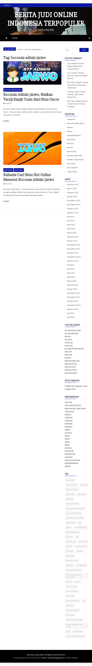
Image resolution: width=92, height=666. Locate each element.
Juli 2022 (70, 265)
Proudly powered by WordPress (27, 658)
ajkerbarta (82, 494)
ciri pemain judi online (74, 518)
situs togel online (72, 601)
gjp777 (68, 527)
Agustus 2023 (73, 212)
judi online (83, 541)
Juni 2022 (71, 269)
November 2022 (73, 249)
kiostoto (68, 414)
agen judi (83, 485)
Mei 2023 (71, 225)
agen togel (70, 494)
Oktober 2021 (72, 301)
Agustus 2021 (73, 309)
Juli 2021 (70, 313)
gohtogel (68, 448)
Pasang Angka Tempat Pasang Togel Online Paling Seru (76, 94)
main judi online (72, 560)
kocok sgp (69, 342)
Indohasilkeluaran (74, 135)
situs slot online (72, 591)
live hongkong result (73, 330)
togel (68, 631)
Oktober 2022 (72, 253)
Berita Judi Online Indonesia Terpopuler (46, 19)
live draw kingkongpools (74, 348)
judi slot (69, 546)
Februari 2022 (72, 285)
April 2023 (71, 229)
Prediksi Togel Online (75, 159)
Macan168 (71, 151)
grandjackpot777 (80, 527)
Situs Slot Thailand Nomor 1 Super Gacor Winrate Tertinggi (77, 104)
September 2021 (74, 305)
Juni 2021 (71, 317)
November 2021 (73, 297)
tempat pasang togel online (74, 625)
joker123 (69, 537)
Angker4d (71, 119)
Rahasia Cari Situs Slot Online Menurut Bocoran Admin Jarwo (28, 177)
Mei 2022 (71, 273)
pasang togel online (75, 155)
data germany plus (72, 360)
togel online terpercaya (75, 636)
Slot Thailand (72, 167)
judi (77, 537)
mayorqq (68, 432)
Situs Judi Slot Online (73, 405)
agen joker (70, 480)
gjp (79, 523)
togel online (77, 631)
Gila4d (69, 131)
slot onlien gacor (72, 610)
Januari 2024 (72, 196)
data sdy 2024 (71, 369)
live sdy (68, 336)
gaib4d (67, 429)
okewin (68, 466)
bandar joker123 (72, 504)
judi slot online (81, 546)
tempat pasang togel (74, 620)
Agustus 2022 (73, 261)
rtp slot (77, 582)
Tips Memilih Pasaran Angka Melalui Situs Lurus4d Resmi (75, 66)
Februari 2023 (72, 237)
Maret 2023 (72, 233)
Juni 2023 (71, 221)
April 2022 (71, 277)
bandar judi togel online (75, 508)
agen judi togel (72, 489)
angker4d (68, 417)
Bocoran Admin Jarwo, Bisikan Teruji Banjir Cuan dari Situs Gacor (31, 97)
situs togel (70, 596)
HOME (15, 38)
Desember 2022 (73, 245)
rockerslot (69, 457)
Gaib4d (70, 127)
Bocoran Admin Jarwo (13, 90)
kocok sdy (69, 345)
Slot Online (18, 170)
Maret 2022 (72, 281)
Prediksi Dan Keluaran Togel (76, 386)
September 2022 (74, 257)
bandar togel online (73, 513)
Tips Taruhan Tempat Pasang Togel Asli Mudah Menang (77, 75)
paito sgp (68, 354)
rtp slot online (71, 586)
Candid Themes (71, 658)
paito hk (68, 357)
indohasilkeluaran (71, 463)
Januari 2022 (72, 289)
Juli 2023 (70, 216)
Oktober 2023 (72, 208)
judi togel (69, 551)
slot (84, 601)
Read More (6, 121)
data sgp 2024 (71, 363)
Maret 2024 (72, 188)
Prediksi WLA (70, 389)
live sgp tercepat (71, 333)
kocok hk (68, 339)
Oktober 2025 (72, 184)
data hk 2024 (70, 366)
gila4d (67, 435)
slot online (70, 615)
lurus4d (70, 147)
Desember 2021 (73, 293)
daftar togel (70, 523)
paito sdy (68, 351)
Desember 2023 (73, 200)
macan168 (69, 451)
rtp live (68, 582)
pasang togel (81, 565)
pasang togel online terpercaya (74, 576)
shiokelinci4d (70, 454)
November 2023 (73, 204)
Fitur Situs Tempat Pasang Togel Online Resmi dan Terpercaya (77, 85)
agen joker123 (71, 485)
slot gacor (70, 605)
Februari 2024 (72, 192)
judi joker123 (71, 541)
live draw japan (71, 373)
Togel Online (72, 171)
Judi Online (8, 170)
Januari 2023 (72, 241)
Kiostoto (70, 143)
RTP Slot (68, 402)
